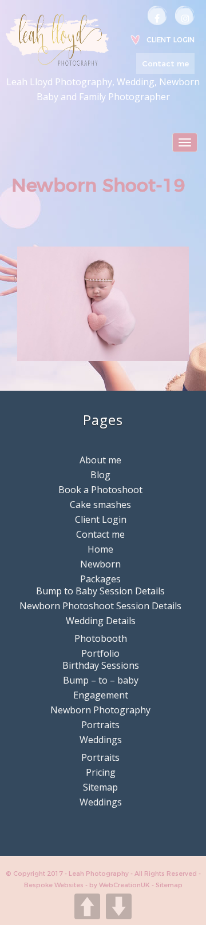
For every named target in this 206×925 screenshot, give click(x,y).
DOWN (119, 906)
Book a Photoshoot (100, 489)
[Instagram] (185, 15)
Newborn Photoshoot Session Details (100, 606)
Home (100, 549)
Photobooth (100, 638)
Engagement (100, 695)
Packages (100, 579)
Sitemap (100, 787)
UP (87, 906)
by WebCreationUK (120, 885)
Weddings (101, 739)
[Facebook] (157, 15)
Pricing (101, 772)
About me (100, 460)
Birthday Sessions (100, 665)
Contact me (165, 63)
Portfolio (100, 653)
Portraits (100, 724)
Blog (100, 475)
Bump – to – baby (100, 680)
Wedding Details (101, 620)
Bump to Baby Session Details (100, 591)
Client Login (170, 39)
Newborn (100, 564)
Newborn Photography (100, 710)
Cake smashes (100, 504)
